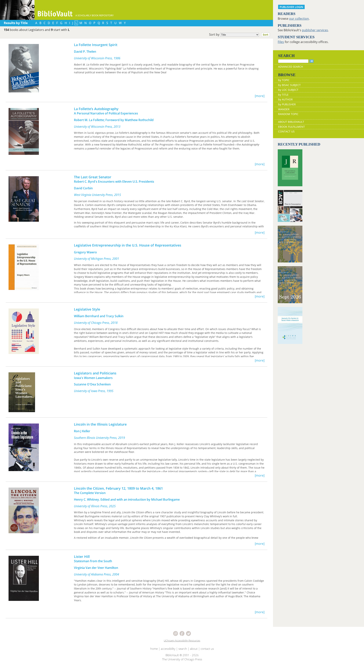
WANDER (283, 109)
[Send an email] (176, 633)
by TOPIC (283, 80)
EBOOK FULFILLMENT (291, 126)
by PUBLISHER (287, 104)
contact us (207, 649)
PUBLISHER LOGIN (291, 7)
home (154, 649)
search (182, 649)
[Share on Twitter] (188, 633)
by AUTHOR (285, 99)
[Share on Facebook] (182, 633)
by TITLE (283, 94)
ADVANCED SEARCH (290, 66)
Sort (265, 34)
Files (281, 42)
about (194, 649)
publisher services (315, 30)
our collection (299, 18)
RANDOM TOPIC (288, 114)
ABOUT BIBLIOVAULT (291, 122)
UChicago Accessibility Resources (182, 640)
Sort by (238, 34)
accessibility (168, 649)
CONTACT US (286, 131)
